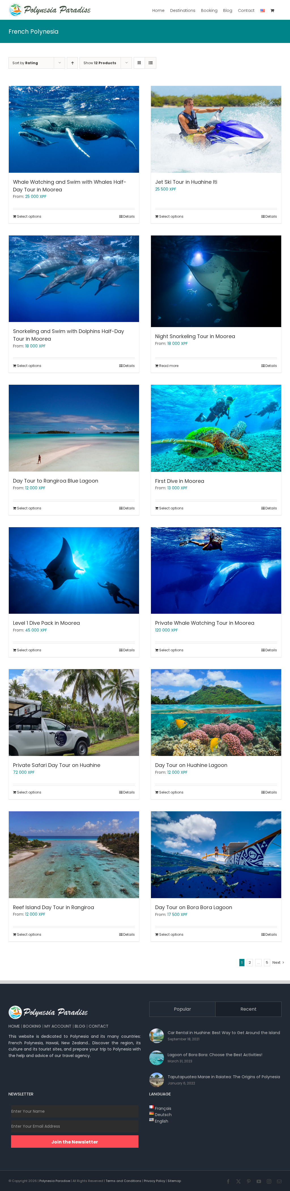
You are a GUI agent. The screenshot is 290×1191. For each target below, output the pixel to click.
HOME (14, 1026)
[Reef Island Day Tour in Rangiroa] (74, 854)
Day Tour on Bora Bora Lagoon (193, 907)
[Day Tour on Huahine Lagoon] (216, 712)
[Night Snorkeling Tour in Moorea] (216, 281)
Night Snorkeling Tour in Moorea (195, 336)
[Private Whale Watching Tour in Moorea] (216, 570)
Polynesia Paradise (54, 1181)
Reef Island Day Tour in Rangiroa (53, 907)
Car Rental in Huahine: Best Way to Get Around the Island (224, 1033)
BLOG (80, 1026)
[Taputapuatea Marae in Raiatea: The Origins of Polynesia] (156, 1080)
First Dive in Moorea (179, 481)
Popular (182, 1009)
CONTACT (98, 1026)
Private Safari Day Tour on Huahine (56, 765)
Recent (248, 1009)
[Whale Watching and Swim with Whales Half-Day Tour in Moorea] (74, 129)
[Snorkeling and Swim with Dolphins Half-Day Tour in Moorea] (74, 278)
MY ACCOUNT (57, 1026)
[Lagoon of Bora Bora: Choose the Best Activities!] (156, 1057)
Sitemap (174, 1181)
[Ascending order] (72, 63)
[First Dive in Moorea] (216, 428)
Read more (168, 365)
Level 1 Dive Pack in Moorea (46, 622)
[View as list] (150, 62)
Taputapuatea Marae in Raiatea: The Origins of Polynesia (224, 1077)
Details (129, 216)
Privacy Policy (154, 1181)
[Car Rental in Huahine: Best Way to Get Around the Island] (156, 1035)
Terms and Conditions (123, 1181)
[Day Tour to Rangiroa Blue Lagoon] (74, 428)
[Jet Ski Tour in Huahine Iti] (216, 129)
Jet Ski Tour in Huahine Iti (186, 181)
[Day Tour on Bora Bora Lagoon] (216, 854)
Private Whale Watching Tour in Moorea (204, 622)
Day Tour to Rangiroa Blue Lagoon (55, 480)
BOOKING (32, 1026)
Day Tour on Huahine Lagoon (191, 765)
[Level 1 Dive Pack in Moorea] (74, 570)
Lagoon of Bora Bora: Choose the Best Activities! (215, 1055)
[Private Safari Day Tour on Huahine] (74, 712)
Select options (29, 216)
